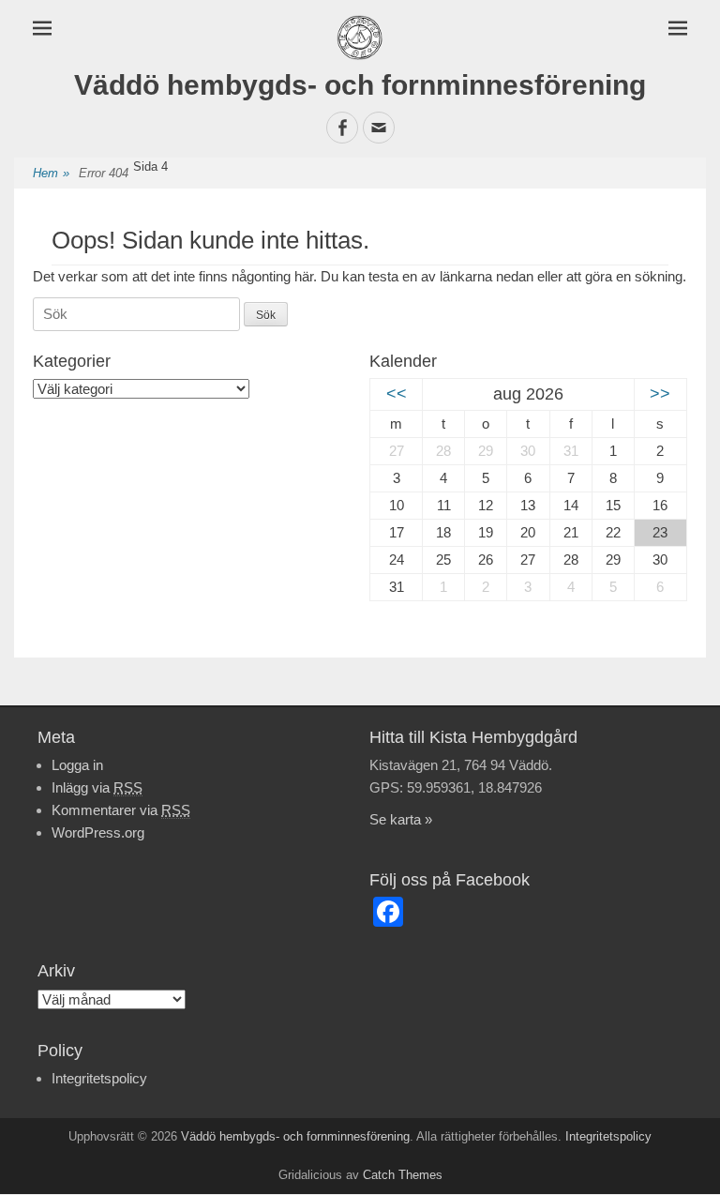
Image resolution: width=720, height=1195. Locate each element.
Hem (51, 173)
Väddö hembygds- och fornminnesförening (360, 84)
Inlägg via (97, 787)
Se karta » (400, 819)
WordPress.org (98, 832)
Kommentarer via (121, 810)
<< (396, 394)
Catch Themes (402, 1175)
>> (660, 394)
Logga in (77, 765)
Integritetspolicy (99, 1078)
